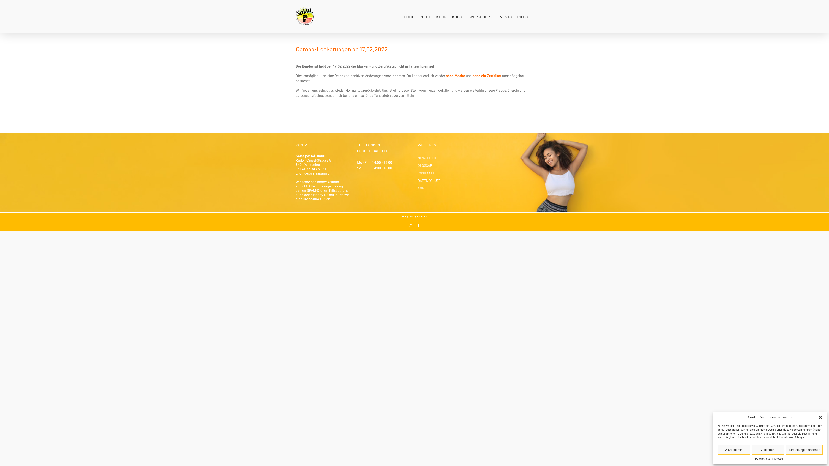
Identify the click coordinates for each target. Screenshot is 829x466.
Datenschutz (762, 458)
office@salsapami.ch (315, 173)
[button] (820, 417)
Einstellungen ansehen (804, 450)
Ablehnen (767, 450)
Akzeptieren (733, 450)
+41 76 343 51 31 (313, 169)
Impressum (778, 458)
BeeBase (422, 216)
